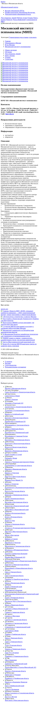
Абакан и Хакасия (11, 399)
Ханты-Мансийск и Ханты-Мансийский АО (20, 667)
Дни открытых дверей (8, 18)
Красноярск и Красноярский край (17, 509)
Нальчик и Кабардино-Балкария (16, 553)
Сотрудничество (10, 365)
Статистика (9, 59)
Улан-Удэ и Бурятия (12, 653)
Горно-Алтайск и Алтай (13, 454)
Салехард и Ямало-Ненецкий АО (16, 609)
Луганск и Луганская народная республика (20, 528)
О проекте (8, 361)
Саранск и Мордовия (12, 616)
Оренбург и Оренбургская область (17, 579)
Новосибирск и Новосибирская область (19, 568)
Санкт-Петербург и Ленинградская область (20, 392)
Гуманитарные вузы (16, 37)
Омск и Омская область (13, 572)
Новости (9, 19)
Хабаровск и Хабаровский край (16, 664)
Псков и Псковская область (14, 598)
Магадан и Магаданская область (16, 531)
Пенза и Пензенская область (15, 583)
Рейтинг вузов (22, 18)
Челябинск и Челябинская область (17, 678)
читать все (4, 309)
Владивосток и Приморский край (17, 432)
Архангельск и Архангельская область (18, 407)
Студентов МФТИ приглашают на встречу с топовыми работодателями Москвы (17, 327)
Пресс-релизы (10, 55)
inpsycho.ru (10, 114)
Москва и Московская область (15, 388)
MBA (3, 21)
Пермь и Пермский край (13, 586)
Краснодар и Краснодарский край (17, 506)
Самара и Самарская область (15, 612)
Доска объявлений (19, 19)
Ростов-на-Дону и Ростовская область (18, 601)
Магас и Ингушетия (12, 535)
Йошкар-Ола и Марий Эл (14, 480)
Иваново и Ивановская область (16, 469)
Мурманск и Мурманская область (16, 550)
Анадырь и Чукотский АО (14, 403)
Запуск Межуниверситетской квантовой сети (19, 342)
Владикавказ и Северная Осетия (16, 436)
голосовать (33, 37)
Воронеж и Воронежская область (16, 451)
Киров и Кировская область (14, 498)
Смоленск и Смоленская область (16, 623)
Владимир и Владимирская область (17, 440)
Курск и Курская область (13, 517)
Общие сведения (11, 50)
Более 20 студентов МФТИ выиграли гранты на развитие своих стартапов (19, 345)
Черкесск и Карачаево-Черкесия (16, 682)
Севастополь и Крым (12, 396)
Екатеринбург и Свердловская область (18, 465)
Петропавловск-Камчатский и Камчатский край (22, 594)
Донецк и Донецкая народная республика (19, 462)
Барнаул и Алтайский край (14, 414)
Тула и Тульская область (13, 645)
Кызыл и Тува (10, 520)
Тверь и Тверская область (14, 638)
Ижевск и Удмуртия (12, 473)
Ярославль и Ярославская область (17, 700)
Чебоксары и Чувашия (13, 675)
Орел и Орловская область (14, 575)
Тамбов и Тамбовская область (15, 634)
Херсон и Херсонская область (15, 671)
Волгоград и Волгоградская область (17, 443)
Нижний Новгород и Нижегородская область (21, 561)
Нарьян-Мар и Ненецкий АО (15, 557)
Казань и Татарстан (12, 484)
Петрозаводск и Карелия (13, 590)
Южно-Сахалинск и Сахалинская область (19, 693)
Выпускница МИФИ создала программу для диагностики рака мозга (17, 323)
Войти (3, 2)
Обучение (8, 52)
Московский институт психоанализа (17, 47)
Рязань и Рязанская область (14, 605)
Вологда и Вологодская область (16, 447)
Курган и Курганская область (15, 513)
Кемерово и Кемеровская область (16, 495)
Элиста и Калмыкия (12, 689)
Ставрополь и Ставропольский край (17, 627)
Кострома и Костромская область (16, 502)
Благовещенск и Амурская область (17, 425)
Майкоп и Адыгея (11, 539)
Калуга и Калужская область (15, 491)
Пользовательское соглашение (15, 367)
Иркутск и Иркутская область (15, 476)
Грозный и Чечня (11, 458)
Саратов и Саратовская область (16, 620)
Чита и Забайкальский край (14, 686)
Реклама (8, 363)
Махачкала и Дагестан (13, 542)
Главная (7, 41)
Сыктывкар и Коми (12, 631)
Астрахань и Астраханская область (17, 410)
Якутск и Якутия (11, 697)
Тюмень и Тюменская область (15, 649)
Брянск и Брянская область (14, 429)
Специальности (31, 19)
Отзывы (30, 18)
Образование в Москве (13, 43)
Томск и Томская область (13, 642)
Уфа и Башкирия (11, 660)
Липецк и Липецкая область (15, 524)
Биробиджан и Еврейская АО (15, 421)
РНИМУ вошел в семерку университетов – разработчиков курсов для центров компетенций (18, 339)
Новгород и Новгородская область (17, 564)
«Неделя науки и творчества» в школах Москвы (19, 317)
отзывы (25, 37)
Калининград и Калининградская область (19, 487)
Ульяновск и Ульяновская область (16, 656)
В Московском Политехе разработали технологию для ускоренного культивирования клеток (19, 335)
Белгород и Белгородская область (16, 418)
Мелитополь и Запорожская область (17, 546)
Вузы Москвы (10, 45)
